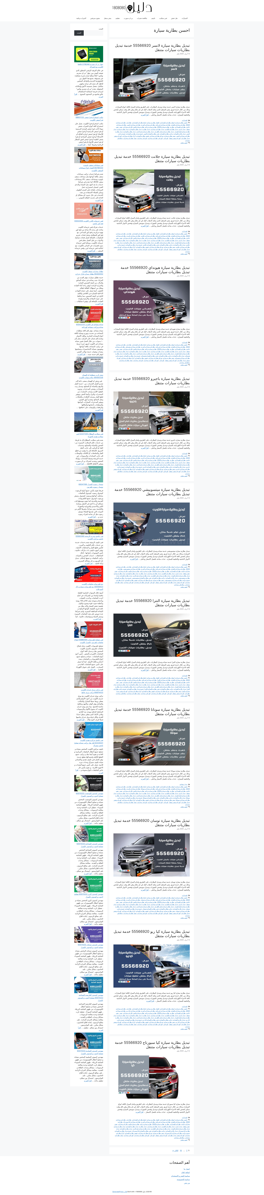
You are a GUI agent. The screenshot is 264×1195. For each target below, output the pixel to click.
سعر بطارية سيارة (169, 136)
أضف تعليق (183, 143)
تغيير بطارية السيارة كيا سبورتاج (141, 1131)
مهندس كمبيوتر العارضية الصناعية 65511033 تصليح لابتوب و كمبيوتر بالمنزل (90, 997)
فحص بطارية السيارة (142, 136)
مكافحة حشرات (142, 18)
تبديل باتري (182, 129)
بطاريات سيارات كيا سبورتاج (131, 1122)
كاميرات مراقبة (81, 18)
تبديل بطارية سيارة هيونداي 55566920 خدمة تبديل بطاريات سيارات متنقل (155, 269)
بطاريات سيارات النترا (163, 680)
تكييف (153, 18)
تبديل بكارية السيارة (180, 134)
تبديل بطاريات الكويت (171, 129)
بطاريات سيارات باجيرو (148, 458)
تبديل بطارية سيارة (123, 129)
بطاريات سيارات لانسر (133, 125)
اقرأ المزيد (145, 115)
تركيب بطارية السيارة (166, 134)
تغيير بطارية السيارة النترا (152, 689)
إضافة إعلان (185, 1172)
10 (180, 1151)
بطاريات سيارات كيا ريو (133, 1011)
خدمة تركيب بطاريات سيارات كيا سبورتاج (177, 1133)
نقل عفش (174, 18)
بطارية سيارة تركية (151, 127)
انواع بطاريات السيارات (139, 122)
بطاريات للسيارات (180, 127)
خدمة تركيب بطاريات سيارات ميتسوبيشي (177, 580)
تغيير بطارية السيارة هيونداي (149, 356)
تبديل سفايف (183, 784)
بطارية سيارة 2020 (163, 127)
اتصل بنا (187, 1169)
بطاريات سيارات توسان (148, 900)
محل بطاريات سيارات (130, 138)
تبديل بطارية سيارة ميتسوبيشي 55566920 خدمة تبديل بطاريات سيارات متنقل (152, 491)
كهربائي (165, 138)
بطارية (172, 127)
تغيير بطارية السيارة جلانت (151, 245)
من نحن (187, 1183)
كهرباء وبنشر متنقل (175, 138)
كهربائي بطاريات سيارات (155, 138)
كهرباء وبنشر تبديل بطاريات (176, 582)
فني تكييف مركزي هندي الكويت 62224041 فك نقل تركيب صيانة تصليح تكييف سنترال (88, 743)
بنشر (121, 127)
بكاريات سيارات (128, 127)
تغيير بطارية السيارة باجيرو (151, 467)
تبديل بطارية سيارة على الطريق (164, 131)
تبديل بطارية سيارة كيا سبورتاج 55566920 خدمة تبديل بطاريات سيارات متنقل (152, 1044)
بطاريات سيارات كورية (148, 125)
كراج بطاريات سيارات (129, 136)
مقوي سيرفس (95, 18)
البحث (101, 29)
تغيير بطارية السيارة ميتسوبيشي (141, 578)
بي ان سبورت (128, 18)
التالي (175, 1151)
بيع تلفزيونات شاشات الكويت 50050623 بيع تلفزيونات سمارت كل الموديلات (89, 586)
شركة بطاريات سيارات (157, 136)
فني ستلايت (163, 18)
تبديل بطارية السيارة (136, 129)
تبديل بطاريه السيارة (130, 131)
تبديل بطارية (146, 129)
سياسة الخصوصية (183, 1179)
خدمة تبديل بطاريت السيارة (134, 134)
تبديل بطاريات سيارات (157, 129)
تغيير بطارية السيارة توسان (151, 909)
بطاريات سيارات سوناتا (148, 789)
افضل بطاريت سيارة (153, 122)
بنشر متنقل (107, 18)
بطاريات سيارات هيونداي (133, 347)
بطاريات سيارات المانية (178, 125)
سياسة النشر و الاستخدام (180, 1176)
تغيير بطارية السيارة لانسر (151, 134)
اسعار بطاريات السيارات (167, 122)
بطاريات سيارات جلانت (148, 236)
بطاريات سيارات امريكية (163, 125)
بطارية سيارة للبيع (139, 127)
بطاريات (129, 122)
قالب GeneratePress (119, 1192)
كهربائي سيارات (142, 138)
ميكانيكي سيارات (184, 362)
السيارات (185, 18)
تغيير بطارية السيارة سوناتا (151, 798)
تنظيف (117, 18)
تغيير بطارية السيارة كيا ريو (151, 1020)
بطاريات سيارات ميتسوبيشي (131, 569)
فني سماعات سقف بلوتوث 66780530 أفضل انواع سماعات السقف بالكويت (91, 168)
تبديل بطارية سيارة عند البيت (145, 131)
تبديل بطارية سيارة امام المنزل (180, 576)
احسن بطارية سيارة (181, 122)
